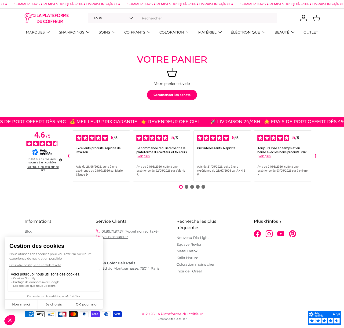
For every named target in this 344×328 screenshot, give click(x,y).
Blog (29, 231)
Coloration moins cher (195, 264)
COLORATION (171, 32)
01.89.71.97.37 (113, 231)
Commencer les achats (172, 95)
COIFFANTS (134, 32)
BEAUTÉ (281, 32)
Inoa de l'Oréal (189, 271)
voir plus (144, 156)
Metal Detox (187, 251)
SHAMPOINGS (71, 32)
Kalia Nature (187, 258)
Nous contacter (115, 236)
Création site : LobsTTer (172, 318)
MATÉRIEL (207, 32)
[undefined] (60, 160)
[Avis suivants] (315, 156)
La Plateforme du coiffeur (179, 314)
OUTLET (311, 32)
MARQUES (35, 32)
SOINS (104, 32)
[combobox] (182, 18)
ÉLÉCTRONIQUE (245, 32)
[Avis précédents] (68, 156)
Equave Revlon (189, 244)
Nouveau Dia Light (192, 237)
